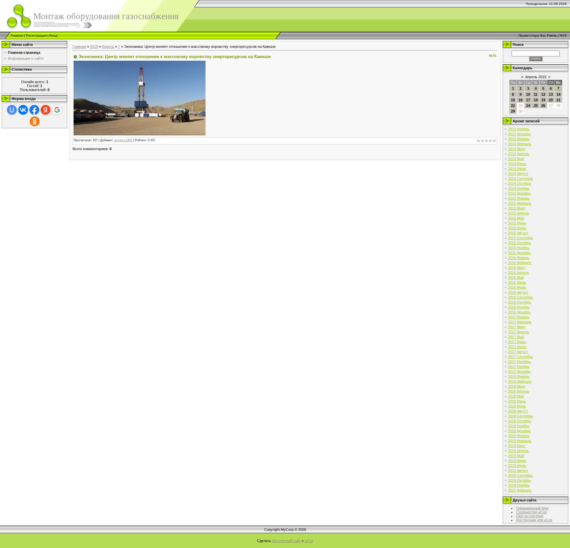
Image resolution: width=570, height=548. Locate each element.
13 (551, 94)
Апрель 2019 (535, 77)
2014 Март (516, 149)
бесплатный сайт (286, 541)
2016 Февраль (519, 263)
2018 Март (516, 386)
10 (528, 94)
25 (536, 106)
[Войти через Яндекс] (45, 110)
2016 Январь (518, 258)
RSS (563, 35)
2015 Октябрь (519, 243)
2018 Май (516, 396)
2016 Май (516, 277)
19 (543, 100)
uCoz (309, 541)
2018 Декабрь (519, 431)
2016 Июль (517, 287)
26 (543, 106)
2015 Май (516, 218)
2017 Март (516, 327)
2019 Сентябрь (520, 475)
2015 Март (516, 208)
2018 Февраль (519, 381)
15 (513, 100)
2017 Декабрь (519, 371)
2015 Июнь (517, 223)
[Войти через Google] (57, 110)
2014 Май (516, 159)
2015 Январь (518, 198)
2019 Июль (517, 465)
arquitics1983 (123, 140)
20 (551, 100)
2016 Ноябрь (518, 307)
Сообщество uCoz (531, 512)
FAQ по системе (530, 516)
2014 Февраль (519, 144)
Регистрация (36, 35)
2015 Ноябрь (518, 248)
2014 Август (518, 174)
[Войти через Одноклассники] (35, 121)
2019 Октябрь (519, 480)
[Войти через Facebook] (34, 110)
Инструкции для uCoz (534, 520)
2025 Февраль (519, 490)
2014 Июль (517, 169)
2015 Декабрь (519, 253)
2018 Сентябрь (520, 416)
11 (535, 94)
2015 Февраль (519, 203)
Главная (17, 35)
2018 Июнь (517, 401)
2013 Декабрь (519, 134)
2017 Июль (517, 347)
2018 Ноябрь (518, 426)
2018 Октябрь (519, 421)
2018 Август (518, 411)
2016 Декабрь (519, 312)
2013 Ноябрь (518, 129)
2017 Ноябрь (518, 367)
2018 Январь (518, 376)
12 (543, 94)
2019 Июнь (517, 461)
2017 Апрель (518, 332)
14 (558, 94)
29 (513, 111)
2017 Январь (518, 317)
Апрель (108, 46)
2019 (94, 46)
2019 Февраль (519, 441)
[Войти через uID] (12, 110)
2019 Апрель (518, 451)
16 (520, 100)
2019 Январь (518, 436)
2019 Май (516, 456)
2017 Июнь (517, 342)
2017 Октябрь (519, 362)
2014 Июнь (517, 164)
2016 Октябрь (519, 302)
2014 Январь (518, 139)
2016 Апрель (518, 272)
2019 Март (516, 446)
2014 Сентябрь (520, 178)
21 (558, 100)
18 (536, 100)
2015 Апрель (518, 213)
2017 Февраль (519, 322)
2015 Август (518, 233)
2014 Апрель (518, 154)
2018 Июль (517, 406)
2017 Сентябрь (520, 357)
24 (528, 106)
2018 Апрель (518, 391)
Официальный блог (532, 508)
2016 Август (518, 292)
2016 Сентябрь (520, 297)
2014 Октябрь (519, 183)
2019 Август (518, 470)
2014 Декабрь (519, 193)
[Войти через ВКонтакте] (23, 110)
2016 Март (516, 268)
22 (513, 106)
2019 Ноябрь (518, 485)
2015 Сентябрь (520, 238)
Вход (53, 35)
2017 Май (516, 337)
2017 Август (518, 352)
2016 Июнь (517, 282)
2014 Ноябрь (518, 188)
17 (528, 100)
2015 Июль (517, 228)
